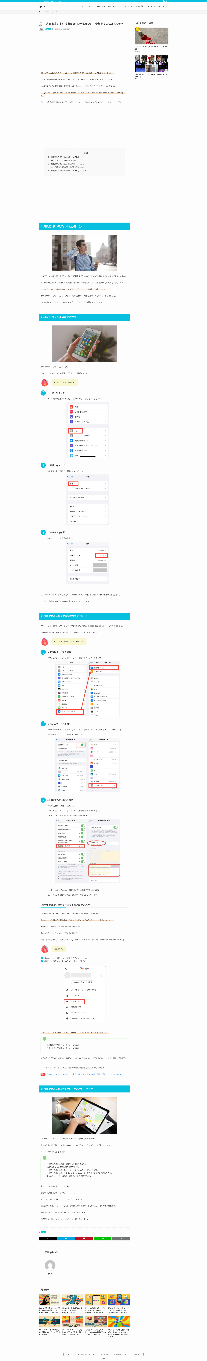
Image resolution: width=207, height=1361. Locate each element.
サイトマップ (127, 1354)
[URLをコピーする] (121, 1238)
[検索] (166, 1)
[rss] (164, 1)
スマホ (73, 1354)
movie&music (82, 1354)
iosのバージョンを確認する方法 (63, 160)
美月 (50, 1273)
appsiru (43, 6)
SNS (89, 1354)
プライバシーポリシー (105, 1354)
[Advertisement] (84, 52)
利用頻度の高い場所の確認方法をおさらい (67, 164)
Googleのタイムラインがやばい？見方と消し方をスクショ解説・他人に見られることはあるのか (84, 1074)
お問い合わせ (138, 1354)
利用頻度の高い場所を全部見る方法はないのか (70, 167)
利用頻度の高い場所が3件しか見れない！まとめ (69, 171)
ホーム (67, 1354)
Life (94, 1354)
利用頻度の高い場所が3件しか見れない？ (67, 157)
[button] (48, 1238)
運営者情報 (117, 1354)
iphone (49, 29)
